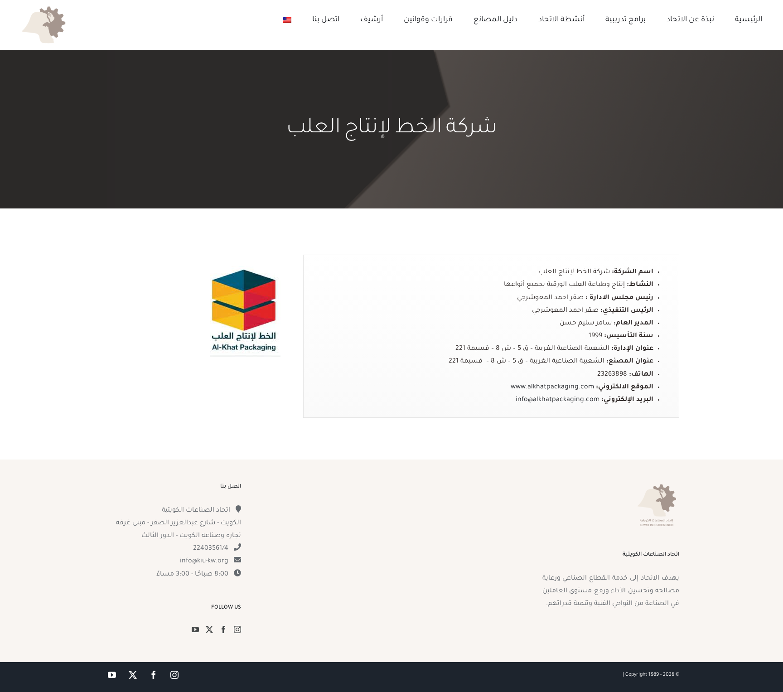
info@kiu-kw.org (204, 561)
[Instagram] (237, 629)
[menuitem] (287, 20)
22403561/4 (210, 548)
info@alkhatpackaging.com (557, 400)
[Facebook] (223, 629)
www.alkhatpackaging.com (552, 387)
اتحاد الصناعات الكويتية (196, 510)
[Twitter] (209, 629)
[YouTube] (195, 629)
